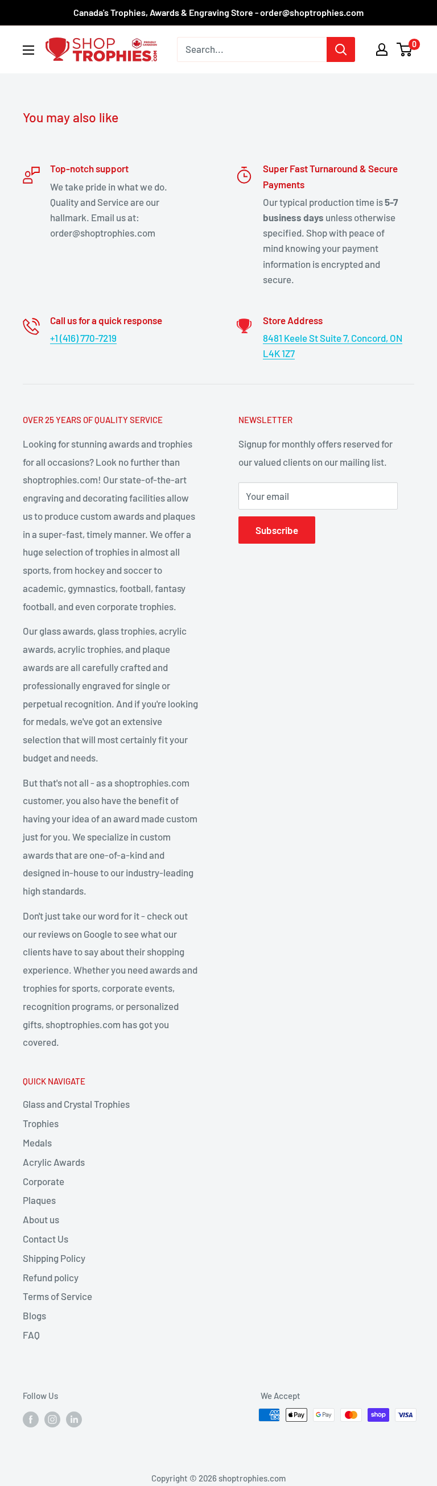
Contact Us (45, 1238)
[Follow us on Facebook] (31, 1418)
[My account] (381, 49)
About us (41, 1219)
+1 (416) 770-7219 (83, 337)
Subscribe (276, 530)
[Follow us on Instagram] (52, 1418)
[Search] (341, 49)
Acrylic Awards (54, 1162)
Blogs (34, 1315)
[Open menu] (28, 50)
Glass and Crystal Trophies (76, 1104)
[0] (405, 49)
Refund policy (51, 1277)
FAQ (31, 1334)
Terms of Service (57, 1296)
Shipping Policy (54, 1258)
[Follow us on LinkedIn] (74, 1418)
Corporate (43, 1181)
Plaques (39, 1200)
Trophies (41, 1123)
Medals (37, 1142)
